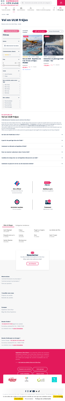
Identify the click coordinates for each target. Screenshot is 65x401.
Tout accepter (58, 396)
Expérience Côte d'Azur (7, 309)
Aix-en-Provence (52, 56)
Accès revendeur (24, 373)
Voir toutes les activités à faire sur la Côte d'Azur (29, 362)
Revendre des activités (7, 297)
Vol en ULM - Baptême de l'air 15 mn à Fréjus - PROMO (32, 61)
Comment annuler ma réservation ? (11, 281)
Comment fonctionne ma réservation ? (11, 279)
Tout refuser (18, 399)
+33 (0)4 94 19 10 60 (7, 324)
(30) (29, 56)
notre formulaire (18, 328)
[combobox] (36, 3)
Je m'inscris (32, 263)
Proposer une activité (7, 295)
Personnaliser (29, 399)
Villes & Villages (8, 225)
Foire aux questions (7, 283)
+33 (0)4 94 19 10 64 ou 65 (17, 340)
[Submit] (23, 3)
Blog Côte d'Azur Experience (9, 312)
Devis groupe (40, 369)
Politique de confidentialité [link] (43, 399)
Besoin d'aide (40, 373)
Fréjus (37, 56)
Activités (3, 14)
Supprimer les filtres (11, 31)
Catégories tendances (22, 225)
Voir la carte (41, 31)
